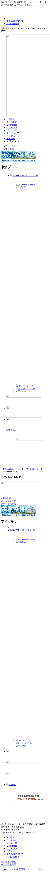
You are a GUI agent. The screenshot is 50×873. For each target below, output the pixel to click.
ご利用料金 (11, 125)
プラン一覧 (11, 843)
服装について (12, 133)
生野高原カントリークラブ (29, 869)
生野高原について (14, 21)
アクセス (10, 136)
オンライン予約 (8, 146)
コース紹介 (11, 122)
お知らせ (10, 119)
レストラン (11, 127)
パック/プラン (13, 130)
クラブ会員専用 (8, 149)
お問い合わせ (12, 23)
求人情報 (10, 138)
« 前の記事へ (7, 498)
